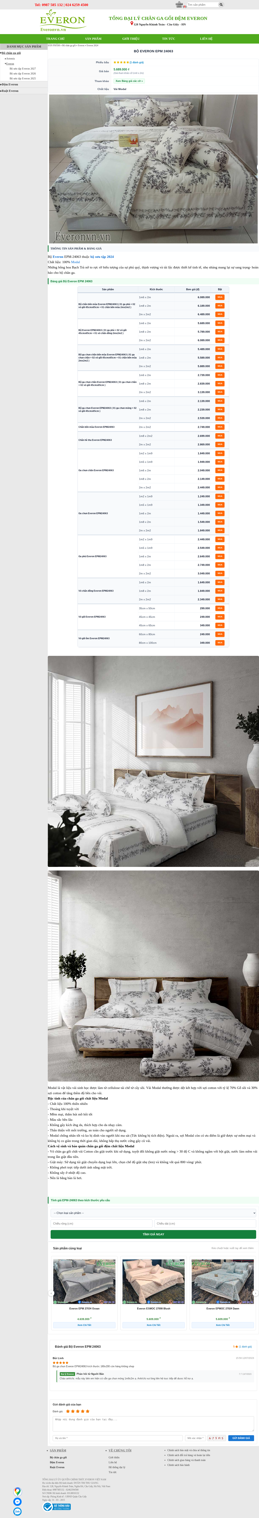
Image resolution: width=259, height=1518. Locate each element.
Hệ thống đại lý (117, 1467)
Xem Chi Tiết (84, 1325)
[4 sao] (82, 1411)
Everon (10, 63)
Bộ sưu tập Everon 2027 (23, 68)
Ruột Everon (10, 90)
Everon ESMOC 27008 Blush (153, 1308)
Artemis (10, 58)
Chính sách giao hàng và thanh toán (186, 1460)
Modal (75, 262)
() (184, 6)
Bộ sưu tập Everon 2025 (23, 78)
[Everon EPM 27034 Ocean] (84, 1281)
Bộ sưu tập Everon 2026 (23, 73)
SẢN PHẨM (93, 38)
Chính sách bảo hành (178, 1465)
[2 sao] (72, 1411)
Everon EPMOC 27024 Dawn (222, 1308)
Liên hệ (113, 1462)
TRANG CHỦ (55, 38)
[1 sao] (67, 1411)
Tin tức (113, 1472)
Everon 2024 (92, 45)
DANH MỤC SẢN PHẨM (24, 46)
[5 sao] (87, 1411)
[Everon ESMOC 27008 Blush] (153, 1281)
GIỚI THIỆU (131, 38)
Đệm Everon (10, 84)
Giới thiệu (114, 1457)
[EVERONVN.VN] (63, 20)
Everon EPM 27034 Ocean (84, 1308)
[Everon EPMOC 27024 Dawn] (223, 1281)
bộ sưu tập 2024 (102, 257)
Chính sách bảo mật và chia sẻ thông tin (188, 1450)
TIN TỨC (168, 38)
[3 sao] (77, 1411)
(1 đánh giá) (137, 62)
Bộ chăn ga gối (11, 53)
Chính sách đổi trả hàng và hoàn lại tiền (188, 1455)
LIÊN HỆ (206, 38)
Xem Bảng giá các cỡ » (129, 81)
